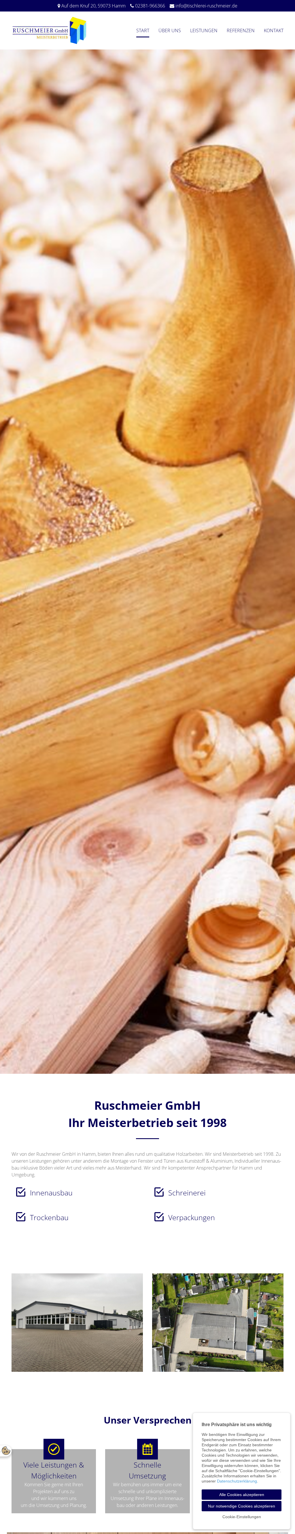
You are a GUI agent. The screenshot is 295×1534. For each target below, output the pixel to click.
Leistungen (204, 30)
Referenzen (241, 30)
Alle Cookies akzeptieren (241, 1494)
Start (142, 30)
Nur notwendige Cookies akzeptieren (241, 1506)
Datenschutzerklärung (237, 1481)
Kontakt (273, 30)
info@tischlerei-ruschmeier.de (206, 6)
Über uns (169, 30)
